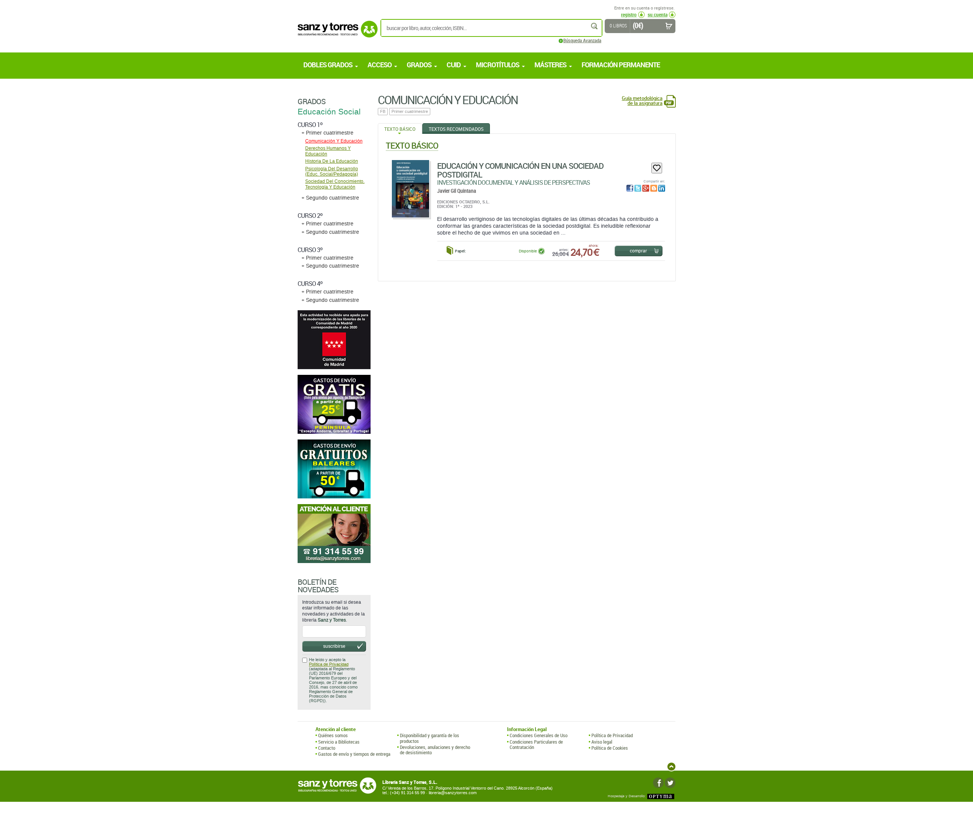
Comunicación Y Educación (334, 141)
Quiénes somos (333, 735)
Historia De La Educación (331, 161)
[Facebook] (658, 782)
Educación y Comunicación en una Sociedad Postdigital (520, 170)
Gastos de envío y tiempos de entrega (354, 754)
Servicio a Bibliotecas (339, 741)
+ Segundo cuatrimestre (330, 198)
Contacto (326, 747)
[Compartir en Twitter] (637, 188)
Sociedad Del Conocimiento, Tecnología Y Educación (334, 184)
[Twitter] (670, 782)
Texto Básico (399, 129)
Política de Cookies (609, 747)
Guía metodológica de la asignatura (642, 100)
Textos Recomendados (456, 129)
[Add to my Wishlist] (656, 168)
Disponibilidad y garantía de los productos (429, 738)
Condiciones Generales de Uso (538, 735)
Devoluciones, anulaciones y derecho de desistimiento (435, 749)
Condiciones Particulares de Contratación (536, 744)
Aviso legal (601, 741)
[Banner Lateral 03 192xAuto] (334, 533)
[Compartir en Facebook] (629, 188)
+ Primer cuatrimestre (327, 133)
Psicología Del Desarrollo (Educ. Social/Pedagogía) (331, 171)
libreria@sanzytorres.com (453, 792)
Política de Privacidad (329, 664)
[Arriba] (671, 766)
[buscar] (595, 26)
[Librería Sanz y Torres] (336, 33)
